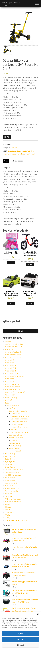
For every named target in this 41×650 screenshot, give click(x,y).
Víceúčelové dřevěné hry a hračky (16, 520)
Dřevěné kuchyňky (11, 398)
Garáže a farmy (10, 400)
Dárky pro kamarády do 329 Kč (15, 347)
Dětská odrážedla (11, 365)
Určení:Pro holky (17, 154)
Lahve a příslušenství (12, 472)
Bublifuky (8, 341)
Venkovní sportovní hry (16, 443)
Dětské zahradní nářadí (12, 384)
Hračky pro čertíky (11, 2)
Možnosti (20, 645)
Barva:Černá (12, 151)
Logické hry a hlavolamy (13, 475)
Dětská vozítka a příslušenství (19, 416)
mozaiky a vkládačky (12, 483)
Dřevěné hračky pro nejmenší (14, 392)
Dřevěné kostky (10, 395)
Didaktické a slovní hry (12, 390)
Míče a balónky (16, 446)
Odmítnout (20, 639)
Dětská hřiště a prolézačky (18, 411)
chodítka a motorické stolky (14, 344)
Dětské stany (9, 379)
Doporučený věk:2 (23, 151)
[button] (38, 614)
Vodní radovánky (14, 448)
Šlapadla (14, 430)
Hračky (7, 403)
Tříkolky (14, 148)
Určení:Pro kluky (30, 154)
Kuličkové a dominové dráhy (14, 470)
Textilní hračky (9, 512)
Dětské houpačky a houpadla (14, 376)
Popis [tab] (6, 161)
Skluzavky (8, 504)
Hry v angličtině (10, 462)
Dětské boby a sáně (11, 373)
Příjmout (20, 634)
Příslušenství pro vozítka (19, 427)
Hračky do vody (16, 451)
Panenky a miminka (11, 491)
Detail (6, 137)
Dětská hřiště (9, 360)
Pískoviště (14, 440)
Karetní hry (8, 464)
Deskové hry (9, 350)
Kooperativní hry (10, 467)
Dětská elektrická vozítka (13, 355)
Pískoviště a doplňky (16, 438)
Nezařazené (9, 486)
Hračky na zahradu (13, 406)
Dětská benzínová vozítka (13, 352)
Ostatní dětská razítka (12, 488)
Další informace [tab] (17, 161)
